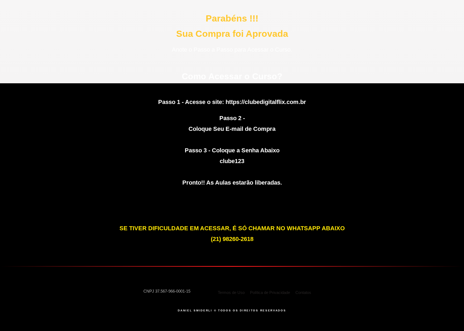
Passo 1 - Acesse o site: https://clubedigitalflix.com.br (232, 102)
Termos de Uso (231, 292)
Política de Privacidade (270, 292)
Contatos (303, 292)
